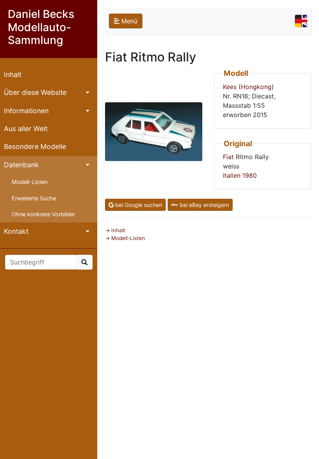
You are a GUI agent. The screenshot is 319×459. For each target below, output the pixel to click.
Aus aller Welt (25, 128)
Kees (230, 87)
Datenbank (21, 165)
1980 (249, 175)
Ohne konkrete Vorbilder (43, 214)
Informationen (26, 111)
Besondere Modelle (35, 146)
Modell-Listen (29, 182)
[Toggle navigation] (301, 21)
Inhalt (12, 74)
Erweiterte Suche (34, 198)
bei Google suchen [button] (138, 204)
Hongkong (256, 87)
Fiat (228, 157)
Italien (231, 175)
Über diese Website (35, 92)
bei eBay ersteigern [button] (203, 204)
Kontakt (16, 231)
